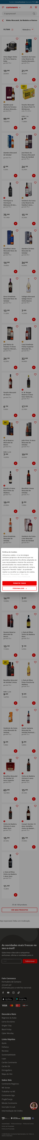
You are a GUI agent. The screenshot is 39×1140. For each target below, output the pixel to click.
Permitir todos (19, 583)
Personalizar (18, 588)
